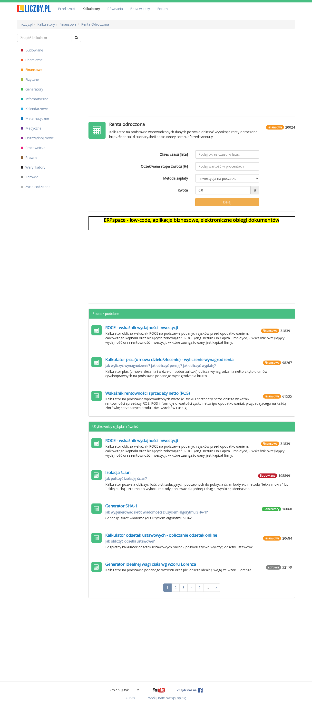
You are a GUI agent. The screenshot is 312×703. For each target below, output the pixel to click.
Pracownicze (34, 147)
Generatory (33, 89)
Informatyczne (36, 99)
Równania (115, 8)
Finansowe (33, 69)
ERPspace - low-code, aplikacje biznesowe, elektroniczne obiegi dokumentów (191, 220)
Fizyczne (31, 79)
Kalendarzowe (36, 108)
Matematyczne (36, 118)
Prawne (30, 157)
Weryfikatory (34, 167)
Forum (162, 8)
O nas (130, 697)
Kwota (183, 190)
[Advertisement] (191, 68)
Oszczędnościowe (39, 138)
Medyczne (32, 128)
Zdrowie (31, 177)
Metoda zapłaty (175, 178)
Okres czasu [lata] (174, 154)
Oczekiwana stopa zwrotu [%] (164, 166)
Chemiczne (33, 60)
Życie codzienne (37, 186)
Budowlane (33, 50)
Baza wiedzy (140, 8)
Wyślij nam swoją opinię (167, 697)
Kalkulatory (91, 8)
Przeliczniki (66, 8)
